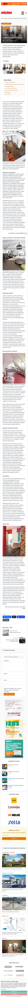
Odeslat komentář (9, 694)
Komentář (7, 660)
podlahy (18, 311)
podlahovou (6, 179)
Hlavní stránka (4, 18)
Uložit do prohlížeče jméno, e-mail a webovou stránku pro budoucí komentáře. (12, 690)
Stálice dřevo (8, 94)
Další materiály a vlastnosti (11, 88)
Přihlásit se (14, 838)
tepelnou (8, 459)
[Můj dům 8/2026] (22, 13)
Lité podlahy (7, 92)
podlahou (14, 214)
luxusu (13, 567)
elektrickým (17, 337)
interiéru (9, 512)
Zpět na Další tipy (7, 23)
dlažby (16, 404)
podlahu (9, 121)
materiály (5, 286)
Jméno (6, 673)
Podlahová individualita (10, 82)
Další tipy (10, 18)
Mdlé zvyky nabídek (9, 86)
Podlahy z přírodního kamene (11, 90)
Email (5, 680)
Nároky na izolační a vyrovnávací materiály (14, 84)
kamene (16, 434)
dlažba (20, 396)
